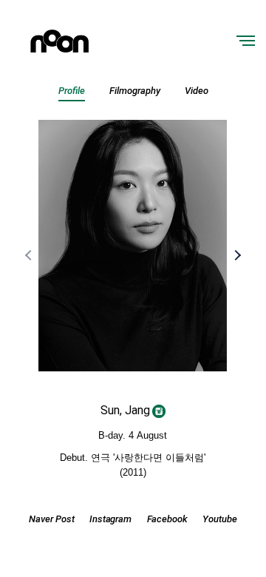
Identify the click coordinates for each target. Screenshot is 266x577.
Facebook (167, 518)
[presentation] (29, 255)
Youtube (219, 518)
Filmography (134, 90)
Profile (71, 90)
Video (196, 90)
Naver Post (52, 518)
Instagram (110, 518)
